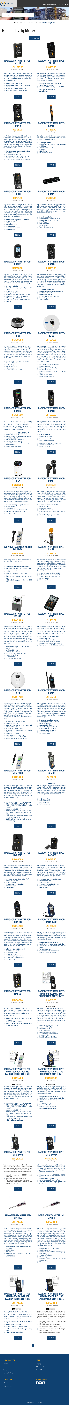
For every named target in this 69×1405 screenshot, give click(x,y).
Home (24, 23)
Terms (5, 1370)
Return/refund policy (41, 1367)
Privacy (5, 1367)
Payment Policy (40, 1370)
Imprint (6, 1364)
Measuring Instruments (35, 23)
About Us (6, 1383)
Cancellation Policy (8, 1373)
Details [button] (17, 96)
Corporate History (8, 1386)
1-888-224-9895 (51, 4)
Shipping (38, 1364)
